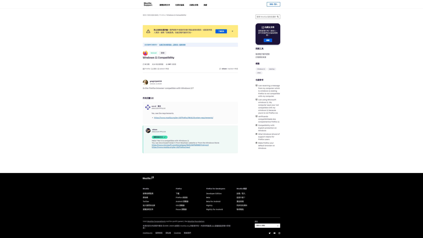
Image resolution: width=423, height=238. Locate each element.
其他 (155, 69)
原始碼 (145, 197)
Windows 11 (261, 69)
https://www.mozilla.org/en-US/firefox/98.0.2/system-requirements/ (183, 118)
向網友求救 (193, 5)
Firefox (162, 15)
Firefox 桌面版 (182, 197)
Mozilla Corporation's (156, 221)
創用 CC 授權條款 (215, 226)
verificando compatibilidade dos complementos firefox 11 (268, 119)
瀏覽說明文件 (165, 5)
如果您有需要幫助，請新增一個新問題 (172, 45)
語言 (256, 221)
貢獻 (205, 5)
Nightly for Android (214, 209)
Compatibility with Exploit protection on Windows (267, 128)
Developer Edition (214, 193)
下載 (177, 193)
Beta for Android (213, 201)
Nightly (209, 205)
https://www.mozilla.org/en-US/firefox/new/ (171, 147)
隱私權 (168, 233)
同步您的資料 (242, 205)
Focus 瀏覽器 (181, 209)
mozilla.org (147, 233)
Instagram (279, 233)
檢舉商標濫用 (148, 193)
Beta (208, 197)
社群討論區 (179, 5)
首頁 (144, 15)
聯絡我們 (187, 233)
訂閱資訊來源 (261, 57)
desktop (271, 69)
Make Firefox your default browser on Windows (266, 145)
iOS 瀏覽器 (180, 205)
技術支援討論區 (152, 15)
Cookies (177, 233)
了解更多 (221, 31)
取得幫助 (240, 209)
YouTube (274, 233)
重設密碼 (240, 201)
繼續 (267, 40)
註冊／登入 (273, 4)
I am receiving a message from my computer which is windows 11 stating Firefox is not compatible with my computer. (269, 91)
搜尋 (278, 17)
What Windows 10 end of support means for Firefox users (269, 136)
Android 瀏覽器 (182, 201)
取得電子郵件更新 (263, 54)
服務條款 (158, 233)
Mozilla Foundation (196, 221)
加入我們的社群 (149, 205)
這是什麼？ (241, 197)
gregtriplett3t (156, 81)
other (259, 73)
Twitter (146, 201)
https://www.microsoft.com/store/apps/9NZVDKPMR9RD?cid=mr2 (180, 145)
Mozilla (148, 178)
